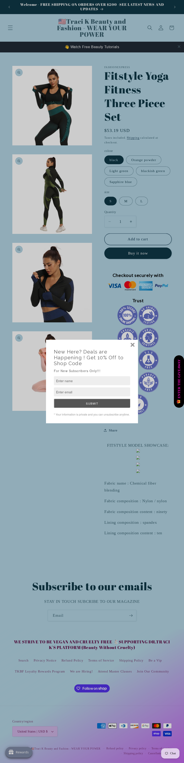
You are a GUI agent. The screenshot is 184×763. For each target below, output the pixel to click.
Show (179, 381)
